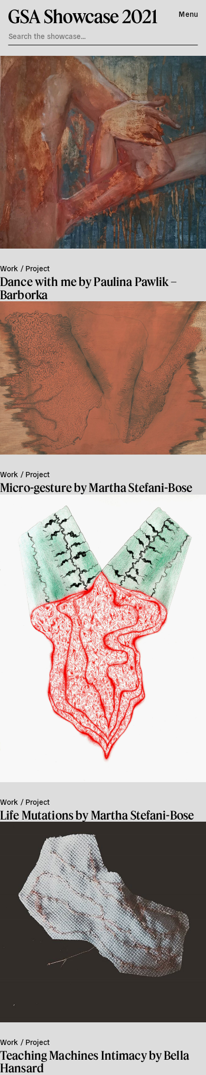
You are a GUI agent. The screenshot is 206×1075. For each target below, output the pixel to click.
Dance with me (38, 281)
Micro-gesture (36, 487)
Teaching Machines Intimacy (73, 1055)
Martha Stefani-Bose (140, 487)
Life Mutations (36, 815)
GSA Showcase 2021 (82, 16)
